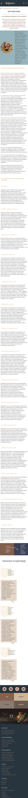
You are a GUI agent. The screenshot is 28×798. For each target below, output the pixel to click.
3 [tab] (10, 556)
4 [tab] (12, 556)
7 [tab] (18, 556)
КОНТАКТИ (7, 704)
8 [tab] (20, 556)
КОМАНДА (21, 696)
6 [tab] (16, 556)
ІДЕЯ (7, 696)
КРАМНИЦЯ (21, 704)
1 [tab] (6, 556)
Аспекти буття (16, 8)
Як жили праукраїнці (6, 8)
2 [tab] (8, 556)
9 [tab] (21, 556)
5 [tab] (14, 556)
